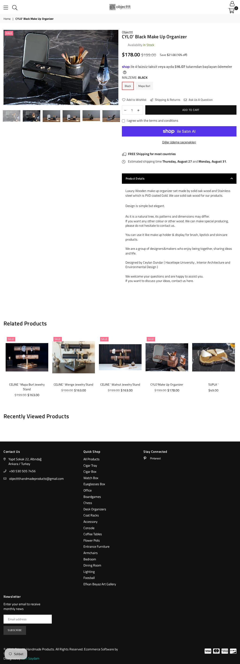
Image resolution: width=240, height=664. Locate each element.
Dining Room (92, 565)
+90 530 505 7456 (22, 471)
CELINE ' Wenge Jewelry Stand (73, 384)
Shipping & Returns (167, 100)
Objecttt (127, 32)
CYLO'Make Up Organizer (166, 384)
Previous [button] (8, 68)
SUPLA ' (213, 384)
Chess (87, 502)
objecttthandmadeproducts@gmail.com (36, 478)
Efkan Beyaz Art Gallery (99, 584)
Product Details (135, 178)
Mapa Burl (144, 86)
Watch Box (90, 477)
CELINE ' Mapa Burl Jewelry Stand (27, 386)
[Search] (14, 7)
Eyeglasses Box (94, 483)
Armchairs (90, 552)
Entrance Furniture (96, 546)
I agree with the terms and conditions (152, 120)
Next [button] (114, 68)
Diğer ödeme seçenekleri (179, 142)
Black (128, 86)
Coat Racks (91, 515)
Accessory (90, 521)
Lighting (89, 571)
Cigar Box (89, 471)
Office (87, 490)
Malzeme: (134, 77)
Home (7, 19)
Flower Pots (91, 540)
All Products (91, 459)
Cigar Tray (90, 465)
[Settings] (232, 3)
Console (88, 527)
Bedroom (89, 559)
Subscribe (15, 630)
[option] (61, 67)
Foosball (89, 577)
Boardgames (92, 496)
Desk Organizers (94, 509)
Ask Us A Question (200, 100)
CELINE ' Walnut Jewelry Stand (120, 384)
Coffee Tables (92, 533)
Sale (9, 33)
